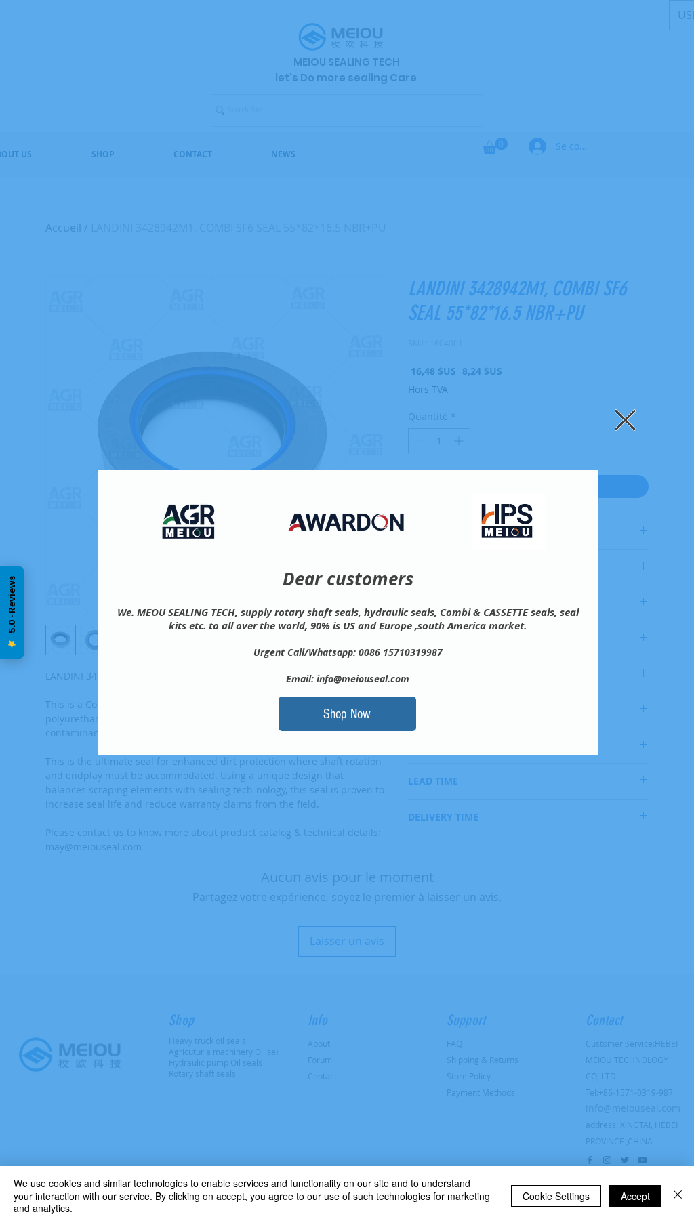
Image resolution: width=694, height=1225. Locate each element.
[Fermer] (678, 1195)
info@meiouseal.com (363, 678)
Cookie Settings (556, 1196)
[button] (625, 420)
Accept (635, 1196)
